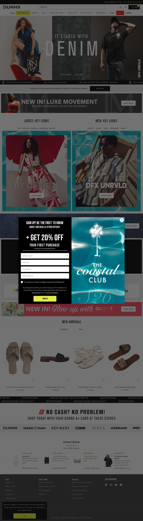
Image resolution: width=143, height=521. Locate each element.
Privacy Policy (36, 293)
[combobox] (44, 255)
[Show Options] (67, 255)
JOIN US (45, 298)
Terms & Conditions (52, 293)
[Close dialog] (122, 220)
